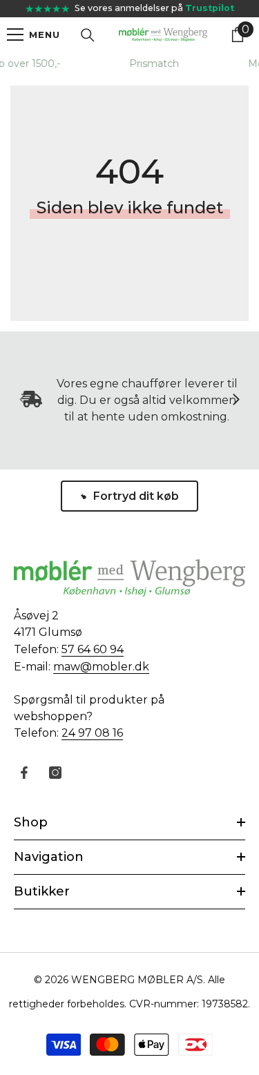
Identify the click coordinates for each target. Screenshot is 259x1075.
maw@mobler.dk (101, 666)
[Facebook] (24, 772)
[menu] (15, 34)
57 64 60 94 (92, 649)
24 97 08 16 (92, 732)
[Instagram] (55, 772)
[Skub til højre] (235, 400)
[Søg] (87, 35)
